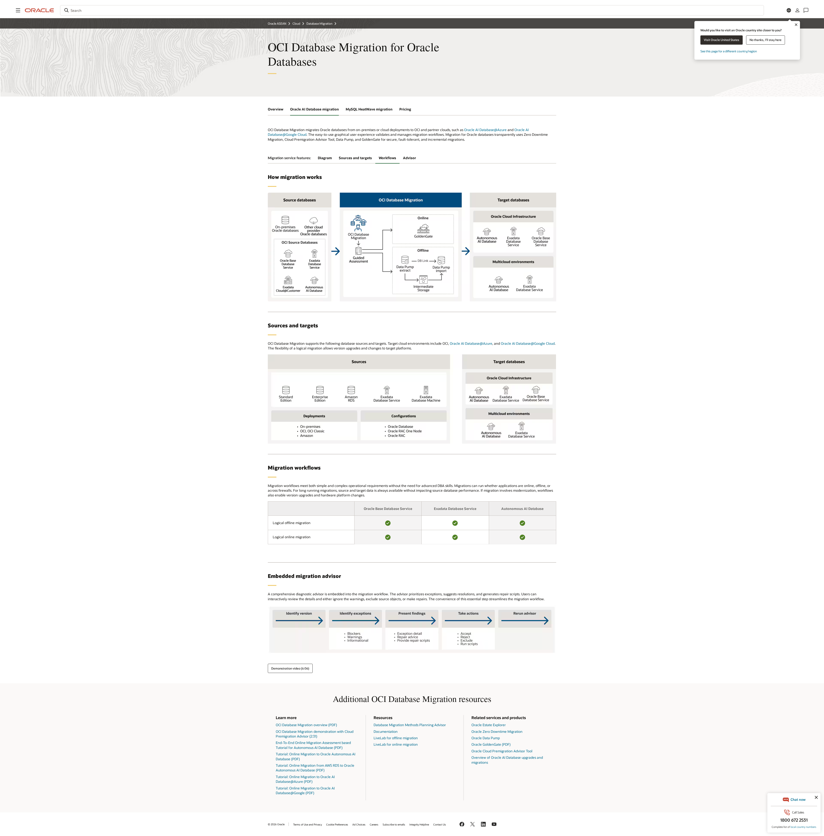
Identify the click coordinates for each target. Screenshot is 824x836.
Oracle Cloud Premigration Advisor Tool (501, 751)
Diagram (325, 158)
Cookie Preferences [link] (337, 824)
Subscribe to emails (394, 824)
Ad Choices (358, 824)
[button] (18, 10)
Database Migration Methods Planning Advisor (410, 725)
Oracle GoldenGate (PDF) (490, 744)
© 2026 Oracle (276, 824)
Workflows (387, 158)
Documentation (386, 731)
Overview (275, 109)
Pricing (405, 109)
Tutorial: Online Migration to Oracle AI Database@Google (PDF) (305, 790)
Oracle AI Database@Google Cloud (528, 343)
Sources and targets (355, 158)
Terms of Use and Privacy (307, 824)
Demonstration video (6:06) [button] (290, 668)
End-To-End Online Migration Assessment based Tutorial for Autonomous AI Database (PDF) (313, 745)
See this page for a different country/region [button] (728, 51)
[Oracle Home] (39, 10)
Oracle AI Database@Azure (485, 129)
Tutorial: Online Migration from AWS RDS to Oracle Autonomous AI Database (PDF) (315, 767)
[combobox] (412, 10)
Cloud (296, 23)
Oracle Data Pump (485, 738)
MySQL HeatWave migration (369, 109)
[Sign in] (797, 10)
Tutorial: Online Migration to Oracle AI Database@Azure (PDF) (305, 779)
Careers (374, 824)
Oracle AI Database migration (314, 109)
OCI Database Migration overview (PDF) (306, 725)
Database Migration (319, 23)
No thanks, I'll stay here (766, 40)
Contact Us (439, 824)
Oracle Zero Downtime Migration (497, 731)
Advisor (409, 158)
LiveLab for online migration (396, 744)
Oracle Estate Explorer (488, 725)
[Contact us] (806, 10)
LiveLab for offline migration (396, 738)
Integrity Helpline (419, 824)
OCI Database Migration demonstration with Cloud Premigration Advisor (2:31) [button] (314, 733)
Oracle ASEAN (277, 23)
